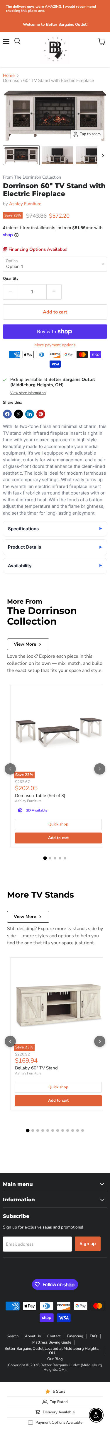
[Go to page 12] (82, 1130)
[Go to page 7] (57, 1130)
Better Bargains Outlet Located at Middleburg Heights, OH (51, 1351)
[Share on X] (18, 414)
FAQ (93, 1336)
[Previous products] (10, 769)
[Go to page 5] (65, 858)
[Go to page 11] (77, 1130)
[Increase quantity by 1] (54, 292)
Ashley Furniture (25, 204)
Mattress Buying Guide (51, 1342)
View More (25, 644)
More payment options (55, 345)
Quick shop (58, 824)
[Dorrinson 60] (21, 155)
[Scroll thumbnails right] (101, 156)
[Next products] (99, 769)
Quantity (10, 279)
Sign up (87, 1243)
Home (9, 75)
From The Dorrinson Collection (32, 177)
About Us (33, 1336)
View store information (28, 393)
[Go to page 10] (72, 1130)
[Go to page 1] (45, 858)
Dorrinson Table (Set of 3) (40, 796)
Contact (54, 1336)
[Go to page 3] (55, 858)
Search (12, 1336)
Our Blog (55, 1359)
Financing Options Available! (37, 249)
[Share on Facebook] (7, 414)
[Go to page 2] (50, 858)
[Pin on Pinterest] (40, 414)
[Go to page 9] (67, 1130)
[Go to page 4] (60, 858)
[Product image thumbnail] (57, 155)
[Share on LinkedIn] (29, 414)
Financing (75, 1336)
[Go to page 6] (52, 1130)
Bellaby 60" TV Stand (36, 1068)
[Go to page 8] (62, 1130)
